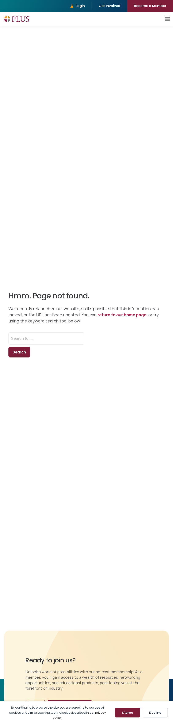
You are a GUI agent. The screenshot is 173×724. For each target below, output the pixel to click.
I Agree (127, 712)
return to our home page (121, 315)
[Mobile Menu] (167, 19)
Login (80, 5)
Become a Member (150, 5)
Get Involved (109, 5)
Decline (155, 712)
